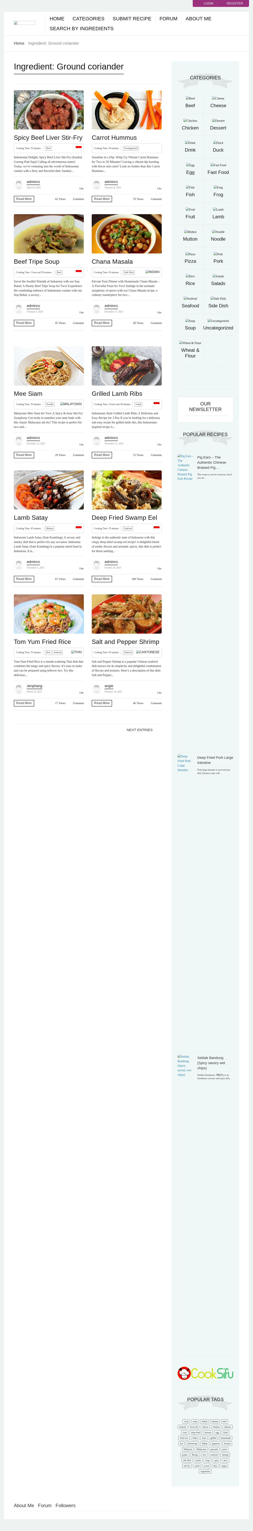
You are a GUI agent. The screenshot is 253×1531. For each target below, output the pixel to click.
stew (225, 1460)
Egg (190, 172)
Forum (168, 18)
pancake (214, 1449)
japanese (216, 1443)
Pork (218, 261)
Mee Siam (28, 393)
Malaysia (188, 1449)
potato (185, 1454)
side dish (187, 1460)
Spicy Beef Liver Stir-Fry (48, 137)
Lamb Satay (31, 517)
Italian (205, 1443)
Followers (66, 1505)
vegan (224, 1465)
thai (215, 1465)
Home (57, 18)
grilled (213, 1438)
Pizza (190, 261)
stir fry (187, 1465)
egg (217, 1432)
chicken (216, 1427)
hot (181, 1443)
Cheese (218, 105)
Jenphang (34, 686)
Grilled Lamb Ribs (117, 393)
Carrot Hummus (114, 137)
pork (224, 1449)
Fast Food (218, 172)
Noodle (49, 404)
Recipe (195, 1454)
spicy (216, 1460)
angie (109, 686)
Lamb (138, 404)
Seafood (128, 528)
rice (204, 1454)
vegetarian (205, 1471)
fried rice (184, 1438)
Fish (190, 194)
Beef (48, 148)
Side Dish (128, 272)
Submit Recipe (132, 18)
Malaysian (201, 1449)
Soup (190, 327)
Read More (24, 199)
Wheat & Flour (190, 352)
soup (207, 1460)
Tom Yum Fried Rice (42, 641)
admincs (33, 182)
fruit (204, 1438)
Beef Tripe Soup (36, 261)
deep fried (195, 1432)
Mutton (49, 528)
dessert (208, 1432)
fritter (195, 1438)
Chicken (190, 127)
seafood (214, 1454)
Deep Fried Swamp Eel (124, 517)
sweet (206, 1465)
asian (195, 1421)
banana (215, 1421)
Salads (218, 283)
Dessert (218, 127)
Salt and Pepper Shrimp (125, 641)
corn (185, 1432)
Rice (48, 652)
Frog (218, 194)
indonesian (192, 1443)
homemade (226, 1438)
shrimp (225, 1454)
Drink (190, 150)
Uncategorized (131, 148)
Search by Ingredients (82, 28)
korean (227, 1443)
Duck (218, 150)
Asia (186, 1421)
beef (225, 1421)
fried (225, 1432)
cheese (205, 1427)
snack (198, 1460)
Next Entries (140, 730)
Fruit (190, 216)
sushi (196, 1465)
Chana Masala (112, 261)
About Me (198, 18)
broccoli (194, 1427)
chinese (227, 1427)
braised (182, 1427)
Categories (89, 18)
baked (204, 1421)
